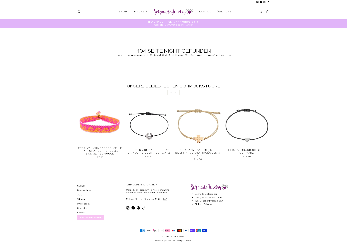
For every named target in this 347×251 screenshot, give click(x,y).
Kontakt (206, 11)
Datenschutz (84, 190)
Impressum (83, 203)
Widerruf (81, 199)
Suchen (81, 185)
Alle (173, 92)
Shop (123, 11)
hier (192, 55)
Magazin (141, 11)
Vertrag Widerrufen (91, 217)
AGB (79, 194)
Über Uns (224, 11)
